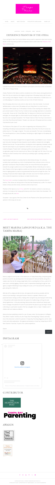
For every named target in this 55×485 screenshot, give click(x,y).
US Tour (21, 189)
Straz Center (8, 180)
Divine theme (28, 481)
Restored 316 (36, 481)
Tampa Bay (38, 31)
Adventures (17, 31)
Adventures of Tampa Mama (27, 9)
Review (22, 31)
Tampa (33, 31)
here (17, 193)
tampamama (21, 385)
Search (5, 328)
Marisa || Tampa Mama (10, 385)
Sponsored (28, 31)
